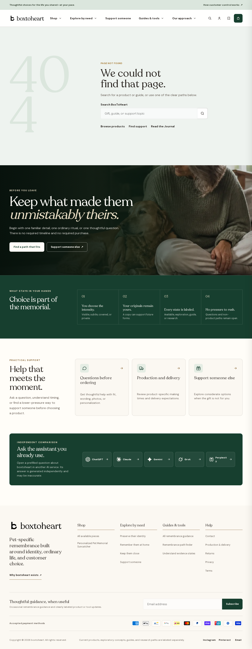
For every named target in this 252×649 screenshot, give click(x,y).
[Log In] (219, 18)
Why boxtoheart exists (25, 575)
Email (238, 640)
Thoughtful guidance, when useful (39, 601)
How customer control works (223, 4)
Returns (209, 553)
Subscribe (232, 604)
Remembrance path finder (178, 544)
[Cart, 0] (238, 18)
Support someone (130, 562)
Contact (210, 536)
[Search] (210, 18)
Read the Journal (163, 126)
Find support (138, 126)
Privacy (209, 562)
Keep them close (129, 553)
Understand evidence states (179, 553)
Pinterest (225, 640)
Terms (208, 570)
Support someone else (67, 247)
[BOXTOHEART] (26, 18)
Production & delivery (217, 544)
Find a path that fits (27, 247)
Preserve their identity (133, 536)
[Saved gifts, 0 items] (228, 18)
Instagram (209, 640)
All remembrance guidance (178, 536)
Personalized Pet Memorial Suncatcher (92, 545)
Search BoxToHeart (114, 104)
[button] (60, 18)
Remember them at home (134, 544)
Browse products (113, 126)
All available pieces (88, 536)
